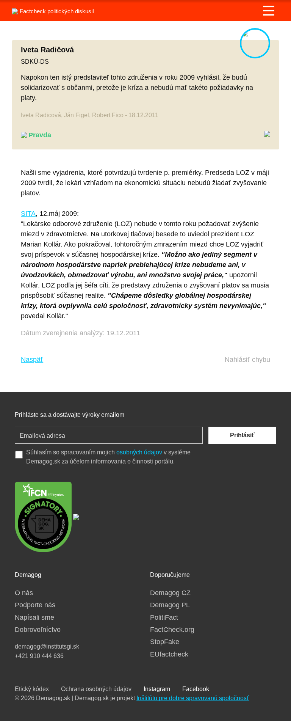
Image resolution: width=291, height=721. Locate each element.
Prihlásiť (242, 435)
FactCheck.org (172, 629)
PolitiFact (164, 617)
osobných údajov (139, 452)
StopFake (164, 642)
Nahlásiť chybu (247, 359)
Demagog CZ (170, 593)
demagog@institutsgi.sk (47, 646)
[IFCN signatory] (43, 516)
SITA (28, 213)
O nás (24, 593)
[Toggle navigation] (268, 10)
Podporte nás (35, 605)
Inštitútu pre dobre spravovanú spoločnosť (192, 698)
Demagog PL (170, 605)
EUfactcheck (169, 654)
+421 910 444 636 (39, 656)
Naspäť (32, 359)
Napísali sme (34, 617)
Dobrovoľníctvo (38, 629)
